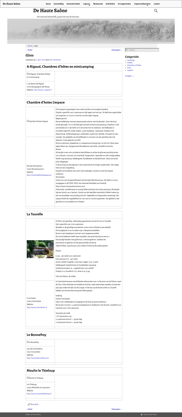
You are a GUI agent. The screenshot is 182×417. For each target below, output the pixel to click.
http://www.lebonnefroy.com (38, 358)
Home (48, 4)
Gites (129, 68)
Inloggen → (129, 76)
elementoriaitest (73, 4)
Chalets (130, 63)
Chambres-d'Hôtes (134, 65)
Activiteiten (110, 4)
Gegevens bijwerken (142, 4)
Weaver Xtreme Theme (150, 414)
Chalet (29, 50)
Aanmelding (59, 4)
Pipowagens (117, 50)
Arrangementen (124, 4)
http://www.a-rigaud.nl (43, 90)
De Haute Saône (50, 10)
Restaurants (98, 4)
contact (157, 4)
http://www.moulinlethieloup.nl (39, 394)
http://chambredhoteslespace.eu (39, 175)
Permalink (34, 404)
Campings (131, 60)
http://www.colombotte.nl (37, 307)
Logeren (86, 4)
